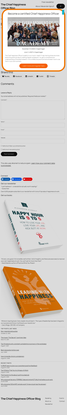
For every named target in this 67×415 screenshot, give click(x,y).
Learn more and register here (33, 66)
